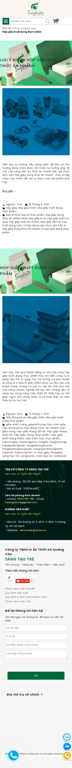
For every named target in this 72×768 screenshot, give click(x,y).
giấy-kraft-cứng (16, 424)
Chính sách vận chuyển (20, 589)
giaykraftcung (37, 424)
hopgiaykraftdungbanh (47, 449)
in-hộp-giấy (41, 452)
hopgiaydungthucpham (17, 449)
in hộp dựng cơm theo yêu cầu (43, 225)
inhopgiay (56, 452)
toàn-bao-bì (44, 456)
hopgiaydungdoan (13, 445)
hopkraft (7, 452)
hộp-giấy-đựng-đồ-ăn (31, 431)
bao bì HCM (13, 215)
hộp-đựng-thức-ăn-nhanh (41, 428)
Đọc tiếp (9, 191)
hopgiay (44, 442)
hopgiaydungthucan (39, 445)
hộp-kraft (32, 438)
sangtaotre (28, 456)
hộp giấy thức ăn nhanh (24, 222)
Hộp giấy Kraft (27, 208)
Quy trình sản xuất (16, 593)
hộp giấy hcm (37, 218)
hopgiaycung (58, 442)
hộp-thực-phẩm (49, 438)
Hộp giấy (11, 208)
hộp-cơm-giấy (56, 424)
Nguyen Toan (14, 204)
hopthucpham (24, 452)
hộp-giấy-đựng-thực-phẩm (32, 435)
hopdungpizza (28, 442)
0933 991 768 (25, 499)
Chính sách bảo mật (18, 601)
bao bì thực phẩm (33, 215)
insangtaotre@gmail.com (21, 502)
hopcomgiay (10, 442)
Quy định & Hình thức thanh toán (26, 597)
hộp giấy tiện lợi (51, 222)
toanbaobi (59, 456)
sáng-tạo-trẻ (10, 456)
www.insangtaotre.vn (33, 530)
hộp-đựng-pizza (12, 428)
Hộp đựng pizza (15, 417)
